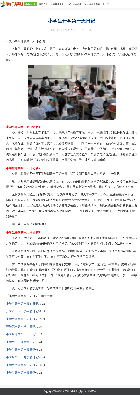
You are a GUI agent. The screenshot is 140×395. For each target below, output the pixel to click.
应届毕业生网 (57, 4)
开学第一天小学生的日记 (22, 311)
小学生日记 (30, 4)
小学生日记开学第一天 (20, 342)
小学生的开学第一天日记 (22, 365)
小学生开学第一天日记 (20, 334)
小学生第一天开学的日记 (22, 357)
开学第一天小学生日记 (20, 326)
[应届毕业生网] (12, 4)
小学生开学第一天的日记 (22, 303)
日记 (68, 4)
